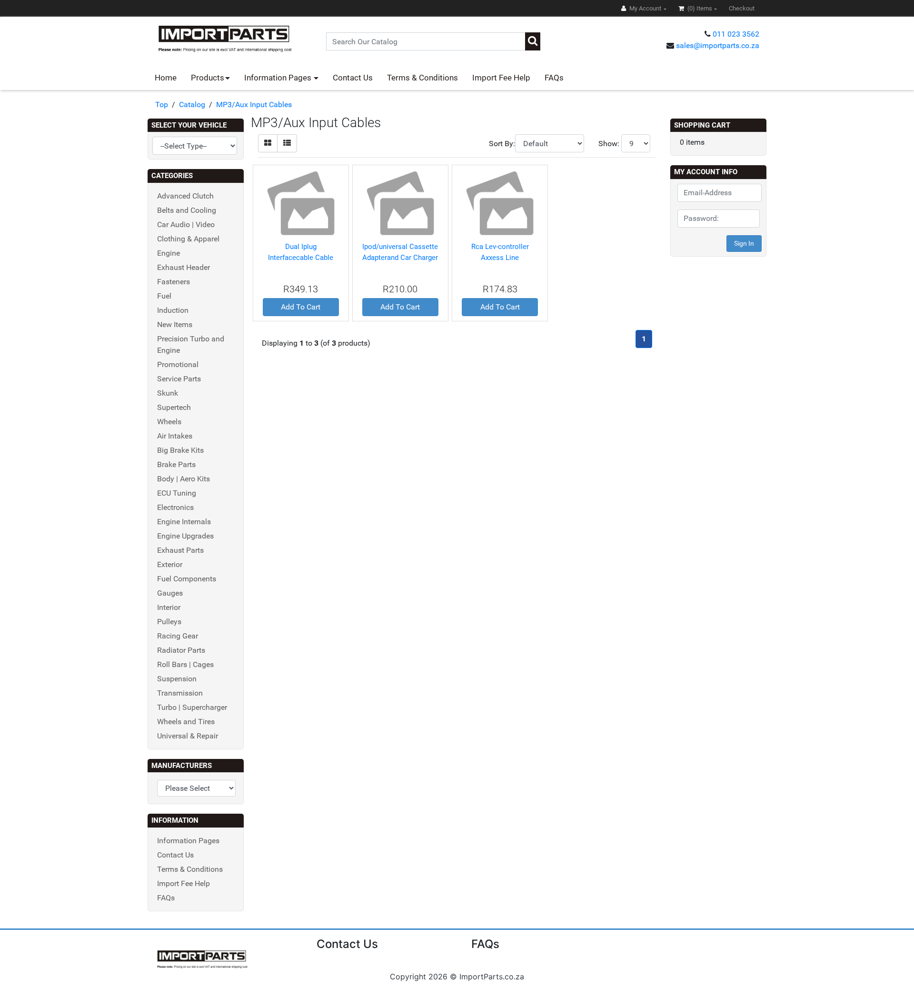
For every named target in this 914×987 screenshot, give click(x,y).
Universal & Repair (187, 735)
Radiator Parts (181, 650)
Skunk (167, 393)
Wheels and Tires (186, 721)
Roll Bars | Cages (185, 664)
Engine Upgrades (185, 535)
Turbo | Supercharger (192, 707)
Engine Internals (184, 521)
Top (161, 104)
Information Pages (278, 77)
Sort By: (502, 143)
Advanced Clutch (185, 195)
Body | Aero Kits (183, 478)
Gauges (170, 593)
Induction (173, 310)
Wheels (169, 421)
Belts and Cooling (186, 210)
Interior (168, 607)
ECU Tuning (176, 493)
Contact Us (353, 77)
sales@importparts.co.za (717, 45)
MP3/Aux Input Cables (254, 104)
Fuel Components (186, 578)
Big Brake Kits (180, 450)
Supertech (174, 407)
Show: (608, 143)
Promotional (178, 364)
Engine (168, 253)
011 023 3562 (736, 34)
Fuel (164, 295)
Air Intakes (174, 435)
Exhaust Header (183, 267)
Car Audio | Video (186, 224)
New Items (174, 324)
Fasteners (173, 281)
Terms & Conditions (422, 77)
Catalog (192, 104)
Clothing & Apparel (188, 238)
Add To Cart (300, 306)
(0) (699, 8)
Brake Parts (176, 464)
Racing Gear (177, 635)
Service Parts (179, 378)
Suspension (177, 678)
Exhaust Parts (180, 550)
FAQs (554, 77)
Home (166, 77)
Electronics (175, 507)
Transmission (180, 693)
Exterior (169, 564)
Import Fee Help (501, 77)
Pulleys (169, 621)
